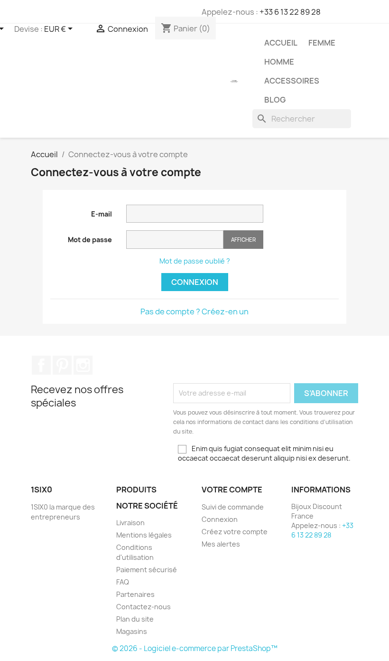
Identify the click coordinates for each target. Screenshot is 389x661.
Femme (321, 43)
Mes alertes (221, 543)
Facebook (41, 365)
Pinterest (62, 365)
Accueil (280, 43)
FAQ (122, 581)
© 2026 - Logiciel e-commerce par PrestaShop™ (195, 648)
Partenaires (135, 594)
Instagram (83, 365)
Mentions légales (144, 534)
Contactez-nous (143, 606)
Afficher (243, 239)
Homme (279, 62)
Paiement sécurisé (146, 569)
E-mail (101, 213)
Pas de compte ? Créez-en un (194, 311)
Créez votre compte (235, 531)
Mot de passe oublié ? (194, 260)
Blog (275, 99)
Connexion (194, 282)
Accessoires (291, 81)
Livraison (130, 522)
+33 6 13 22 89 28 (290, 12)
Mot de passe (90, 239)
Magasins (131, 631)
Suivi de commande (233, 506)
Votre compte (232, 489)
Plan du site (135, 618)
